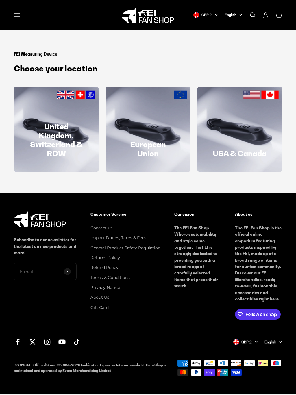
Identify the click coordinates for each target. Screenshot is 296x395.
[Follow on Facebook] (18, 342)
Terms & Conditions (110, 277)
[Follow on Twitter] (32, 342)
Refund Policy (104, 267)
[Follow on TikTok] (77, 342)
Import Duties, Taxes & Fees (118, 237)
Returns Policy (105, 257)
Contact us (101, 227)
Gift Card (99, 307)
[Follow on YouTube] (62, 342)
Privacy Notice (105, 287)
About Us (99, 297)
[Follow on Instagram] (47, 342)
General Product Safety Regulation (125, 247)
